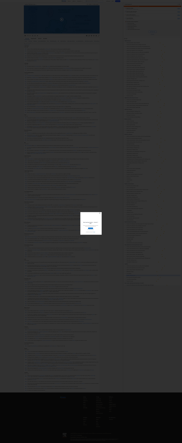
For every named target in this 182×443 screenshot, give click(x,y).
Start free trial (90, 226)
